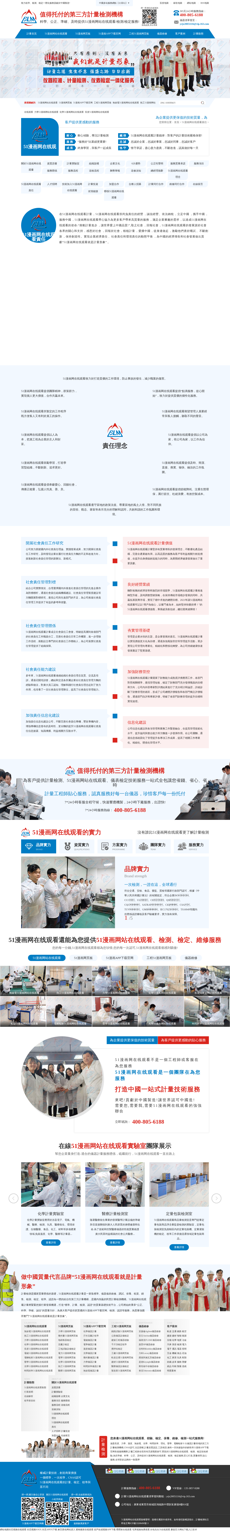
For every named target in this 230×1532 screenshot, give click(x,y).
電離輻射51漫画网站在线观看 (38, 1357)
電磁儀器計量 (90, 1340)
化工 (169, 1357)
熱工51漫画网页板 (67, 1366)
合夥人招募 (135, 184)
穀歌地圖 (177, 3)
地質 (179, 1340)
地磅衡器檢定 (64, 1340)
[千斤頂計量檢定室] (179, 1184)
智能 (179, 1336)
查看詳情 (51, 1247)
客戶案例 (180, 33)
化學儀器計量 (90, 1331)
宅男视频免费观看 (141, 1529)
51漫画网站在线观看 (56, 33)
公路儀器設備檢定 (120, 1336)
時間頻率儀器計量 (92, 1366)
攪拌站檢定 (116, 1349)
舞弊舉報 (115, 170)
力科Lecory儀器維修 (148, 1353)
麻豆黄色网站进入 (66, 1529)
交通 (174, 1331)
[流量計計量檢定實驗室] (115, 1184)
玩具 (179, 1357)
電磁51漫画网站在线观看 (36, 1353)
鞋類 (184, 1357)
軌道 (169, 1331)
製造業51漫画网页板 (121, 1371)
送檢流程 (94, 170)
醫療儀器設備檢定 (120, 1366)
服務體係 (52, 170)
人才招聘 (52, 184)
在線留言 (198, 184)
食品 (179, 1353)
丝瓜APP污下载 (49, 1529)
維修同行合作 (176, 184)
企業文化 (115, 163)
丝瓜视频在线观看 (17, 1529)
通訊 (174, 1349)
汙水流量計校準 (91, 1336)
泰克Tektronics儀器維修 (150, 1371)
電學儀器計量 (90, 1344)
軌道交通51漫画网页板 (122, 1357)
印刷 (174, 1366)
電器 (179, 1349)
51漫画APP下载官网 (110, 33)
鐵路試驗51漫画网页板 (122, 1331)
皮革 (174, 1362)
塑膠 (184, 1362)
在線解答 (28, 1396)
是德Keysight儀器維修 (149, 1362)
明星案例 (171, 1371)
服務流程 (73, 170)
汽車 (169, 1344)
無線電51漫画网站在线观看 (126, 103)
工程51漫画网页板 (139, 33)
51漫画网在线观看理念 (178, 173)
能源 (184, 1336)
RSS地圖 (205, 3)
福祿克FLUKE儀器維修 (150, 1340)
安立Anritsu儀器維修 (148, 1336)
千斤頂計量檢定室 (179, 1214)
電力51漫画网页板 (67, 1353)
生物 (169, 1340)
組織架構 (94, 163)
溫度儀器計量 (90, 1349)
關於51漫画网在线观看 (98, 43)
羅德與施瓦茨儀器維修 (150, 1357)
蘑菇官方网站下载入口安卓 (184, 1529)
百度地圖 (164, 3)
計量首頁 (32, 33)
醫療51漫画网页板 (67, 1371)
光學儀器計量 (90, 1353)
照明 (184, 1349)
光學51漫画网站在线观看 (36, 1366)
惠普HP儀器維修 (147, 1344)
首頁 (176, 122)
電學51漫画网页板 (67, 1357)
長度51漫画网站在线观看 (97, 112)
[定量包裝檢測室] (51, 1184)
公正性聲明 (157, 163)
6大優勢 (136, 163)
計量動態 (198, 33)
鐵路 (179, 1331)
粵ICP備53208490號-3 (138, 1523)
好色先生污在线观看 (160, 1529)
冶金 (184, 1340)
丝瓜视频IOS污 (34, 1529)
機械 (174, 1353)
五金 (169, 1353)
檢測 (179, 1344)
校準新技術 (29, 1400)
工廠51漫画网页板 (120, 1353)
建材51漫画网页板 (120, 1362)
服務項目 (199, 163)
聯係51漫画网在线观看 (131, 43)
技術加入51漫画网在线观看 (72, 187)
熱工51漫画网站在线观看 (36, 1336)
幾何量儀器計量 (91, 1357)
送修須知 (136, 170)
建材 (174, 1336)
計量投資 (93, 184)
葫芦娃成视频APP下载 (105, 1529)
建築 (169, 1336)
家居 (174, 1357)
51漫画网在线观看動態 (35, 1387)
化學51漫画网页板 (67, 1362)
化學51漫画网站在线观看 (72, 112)
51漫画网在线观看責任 (194, 122)
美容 (174, 1344)
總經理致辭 (157, 170)
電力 (184, 1344)
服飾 (179, 1362)
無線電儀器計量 (91, 1371)
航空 (184, 1331)
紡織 (169, 1362)
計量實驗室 (73, 163)
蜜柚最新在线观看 (84, 1529)
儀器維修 (162, 33)
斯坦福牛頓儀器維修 (148, 1366)
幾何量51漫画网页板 (68, 1336)
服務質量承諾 (177, 163)
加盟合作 (114, 184)
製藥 (179, 1366)
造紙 (184, 1366)
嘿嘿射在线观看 (124, 1529)
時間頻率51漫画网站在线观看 (38, 1371)
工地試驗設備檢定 (67, 1349)
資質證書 (52, 163)
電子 (169, 1349)
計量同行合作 (156, 184)
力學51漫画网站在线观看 (46, 112)
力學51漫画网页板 (67, 1331)
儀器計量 (191, 1443)
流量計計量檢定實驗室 (115, 1214)
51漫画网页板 (82, 33)
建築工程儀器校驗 (120, 1340)
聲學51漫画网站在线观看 (36, 1362)
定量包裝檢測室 (51, 1214)
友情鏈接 (93, 191)
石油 (184, 1353)
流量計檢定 (63, 1344)
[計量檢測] (29, 17)
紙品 (169, 1366)
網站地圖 (191, 3)
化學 (174, 1340)
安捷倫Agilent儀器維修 (150, 1331)
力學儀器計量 (90, 1362)
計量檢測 (200, 1519)
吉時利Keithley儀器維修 (150, 1349)
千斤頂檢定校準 (119, 1344)
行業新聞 (28, 1392)
